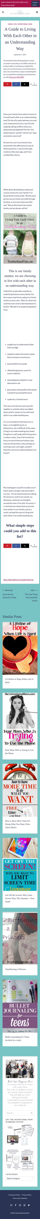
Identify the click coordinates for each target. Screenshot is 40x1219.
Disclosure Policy (14, 1195)
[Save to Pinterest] (7, 84)
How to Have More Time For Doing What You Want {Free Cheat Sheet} (17, 824)
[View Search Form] (3, 12)
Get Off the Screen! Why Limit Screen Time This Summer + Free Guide (19, 898)
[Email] (11, 1205)
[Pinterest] (24, 1205)
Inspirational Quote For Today (9, 594)
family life (12, 24)
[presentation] (20, 648)
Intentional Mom (25, 24)
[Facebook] (15, 1205)
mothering (28, 580)
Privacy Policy (26, 1195)
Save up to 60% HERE (16, 77)
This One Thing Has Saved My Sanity (31, 595)
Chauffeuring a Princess (15, 969)
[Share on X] (25, 84)
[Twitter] (29, 1205)
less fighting (8, 580)
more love (19, 580)
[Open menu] (37, 12)
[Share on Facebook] (16, 84)
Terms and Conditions (20, 1198)
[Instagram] (20, 1205)
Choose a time (34, 4)
